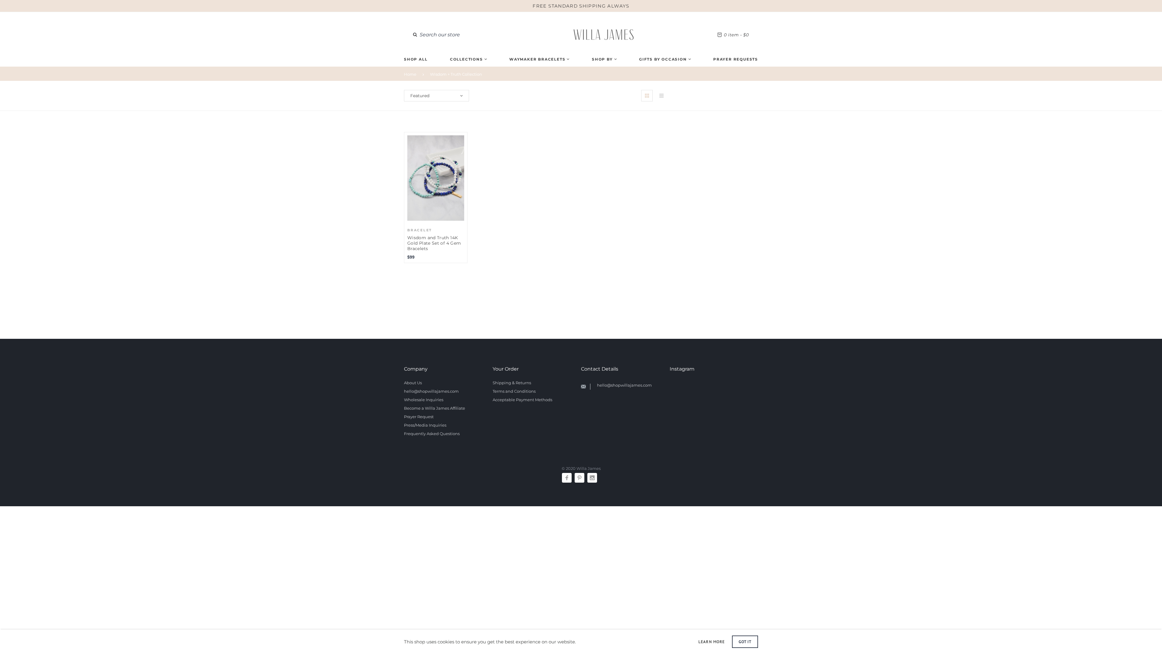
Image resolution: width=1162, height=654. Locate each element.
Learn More (711, 642)
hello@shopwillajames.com (431, 391)
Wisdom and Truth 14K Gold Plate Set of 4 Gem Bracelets (434, 243)
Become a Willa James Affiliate (434, 408)
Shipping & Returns (512, 382)
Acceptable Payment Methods (522, 399)
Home (410, 74)
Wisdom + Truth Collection (456, 74)
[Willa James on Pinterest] (579, 478)
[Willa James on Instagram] (592, 478)
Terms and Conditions (514, 391)
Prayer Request (419, 416)
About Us (413, 382)
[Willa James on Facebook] (567, 478)
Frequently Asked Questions (432, 433)
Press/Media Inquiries (425, 425)
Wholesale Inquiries (423, 399)
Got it (745, 641)
